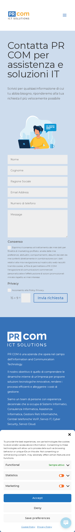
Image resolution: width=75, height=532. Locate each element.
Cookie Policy (28, 526)
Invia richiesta (51, 298)
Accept (37, 498)
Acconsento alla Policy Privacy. (28, 290)
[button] (69, 434)
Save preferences (37, 518)
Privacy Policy (44, 526)
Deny (37, 508)
